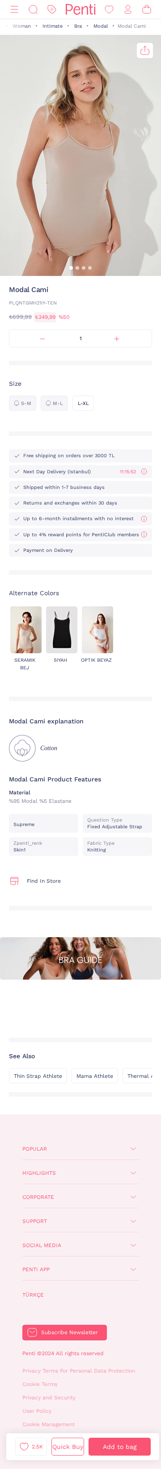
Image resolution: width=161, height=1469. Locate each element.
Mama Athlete (94, 1076)
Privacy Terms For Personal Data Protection (78, 1371)
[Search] (33, 9)
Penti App (36, 1269)
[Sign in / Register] (128, 9)
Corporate (38, 1197)
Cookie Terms (39, 1384)
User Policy (36, 1411)
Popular (34, 1149)
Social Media (41, 1245)
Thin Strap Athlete (38, 1076)
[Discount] (52, 9)
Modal (100, 26)
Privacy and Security (49, 1397)
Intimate (52, 26)
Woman (22, 26)
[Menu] (14, 9)
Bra (78, 26)
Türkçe (33, 1295)
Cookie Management (48, 1424)
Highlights (39, 1173)
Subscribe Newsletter (69, 1332)
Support (34, 1221)
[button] (71, 268)
